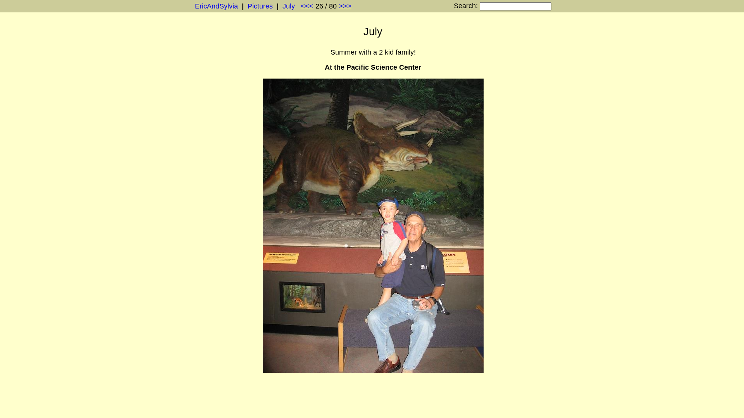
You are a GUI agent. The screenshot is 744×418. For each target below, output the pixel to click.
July (288, 6)
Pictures (260, 6)
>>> (345, 6)
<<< (307, 6)
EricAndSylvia (216, 6)
